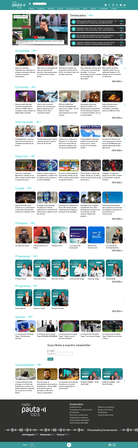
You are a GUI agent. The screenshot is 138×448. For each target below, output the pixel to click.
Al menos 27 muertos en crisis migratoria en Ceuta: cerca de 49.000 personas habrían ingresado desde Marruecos (112, 143)
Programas (41, 8)
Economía (60, 8)
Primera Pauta (20, 279)
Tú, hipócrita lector (22, 245)
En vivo (32, 444)
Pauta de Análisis (39, 279)
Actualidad (51, 8)
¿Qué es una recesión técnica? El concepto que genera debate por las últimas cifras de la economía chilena (46, 108)
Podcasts (31, 8)
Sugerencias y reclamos (79, 417)
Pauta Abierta (20, 308)
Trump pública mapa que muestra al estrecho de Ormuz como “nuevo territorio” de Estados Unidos (90, 143)
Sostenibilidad (104, 8)
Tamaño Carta (57, 245)
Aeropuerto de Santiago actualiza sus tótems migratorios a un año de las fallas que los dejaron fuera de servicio (47, 209)
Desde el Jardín (39, 308)
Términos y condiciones (79, 415)
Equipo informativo (105, 410)
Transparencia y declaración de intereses (81, 411)
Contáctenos (102, 412)
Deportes (93, 8)
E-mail (50, 350)
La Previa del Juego (77, 279)
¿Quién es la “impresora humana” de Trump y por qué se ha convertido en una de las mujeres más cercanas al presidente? (68, 143)
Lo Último (114, 8)
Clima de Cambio (58, 308)
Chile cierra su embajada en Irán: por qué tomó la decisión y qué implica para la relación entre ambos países (47, 72)
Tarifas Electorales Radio (79, 420)
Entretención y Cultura (73, 8)
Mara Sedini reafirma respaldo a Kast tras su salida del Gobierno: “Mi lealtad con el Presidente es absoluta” (111, 72)
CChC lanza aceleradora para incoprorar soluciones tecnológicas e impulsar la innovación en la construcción (112, 209)
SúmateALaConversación (102, 430)
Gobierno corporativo (106, 407)
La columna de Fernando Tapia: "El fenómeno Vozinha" (24, 336)
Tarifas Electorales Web (79, 423)
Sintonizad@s (111, 279)
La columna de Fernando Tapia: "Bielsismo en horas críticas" (112, 336)
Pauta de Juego (93, 279)
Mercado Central (58, 279)
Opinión (85, 8)
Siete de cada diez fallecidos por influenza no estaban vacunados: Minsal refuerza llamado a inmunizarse (25, 72)
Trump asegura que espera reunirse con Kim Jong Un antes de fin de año (47, 141)
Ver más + (117, 81)
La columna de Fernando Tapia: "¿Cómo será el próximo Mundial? (68, 336)
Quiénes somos (75, 407)
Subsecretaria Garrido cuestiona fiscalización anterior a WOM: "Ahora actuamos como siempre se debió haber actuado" (25, 108)
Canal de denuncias (105, 415)
